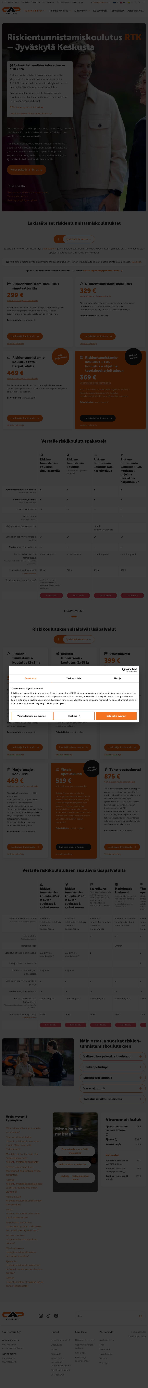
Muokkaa (72, 716)
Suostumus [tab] (31, 678)
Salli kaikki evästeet (116, 716)
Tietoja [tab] (117, 678)
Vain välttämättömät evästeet (31, 716)
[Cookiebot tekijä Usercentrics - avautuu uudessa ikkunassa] (124, 670)
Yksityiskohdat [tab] (74, 678)
